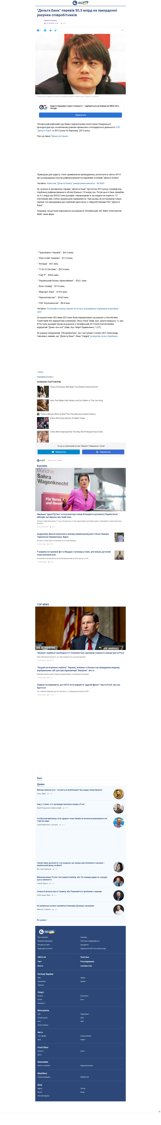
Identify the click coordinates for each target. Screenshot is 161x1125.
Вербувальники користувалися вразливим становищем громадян (63, 674)
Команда (83, 937)
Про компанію (43, 937)
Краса (40, 1092)
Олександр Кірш (43, 895)
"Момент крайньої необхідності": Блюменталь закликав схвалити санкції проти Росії (80, 653)
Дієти (40, 1055)
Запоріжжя (42, 981)
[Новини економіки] (41, 461)
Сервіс (82, 1039)
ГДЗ (39, 1014)
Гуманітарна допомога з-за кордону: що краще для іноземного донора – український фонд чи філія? (71, 864)
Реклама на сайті (44, 945)
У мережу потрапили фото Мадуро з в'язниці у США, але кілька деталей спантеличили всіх (74, 553)
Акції (39, 1039)
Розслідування (87, 961)
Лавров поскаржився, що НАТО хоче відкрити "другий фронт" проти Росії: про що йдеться (78, 686)
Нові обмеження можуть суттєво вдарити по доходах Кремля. (61, 657)
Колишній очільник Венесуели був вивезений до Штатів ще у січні (62, 558)
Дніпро (83, 981)
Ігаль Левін (41, 794)
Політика (84, 957)
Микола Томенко (44, 909)
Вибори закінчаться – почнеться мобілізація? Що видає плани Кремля (69, 790)
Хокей (40, 999)
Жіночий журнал (43, 1096)
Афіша (40, 1088)
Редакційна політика (44, 377)
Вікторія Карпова (44, 869)
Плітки (82, 1088)
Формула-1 (41, 1003)
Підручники (84, 1014)
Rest (39, 778)
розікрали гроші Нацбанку (103, 336)
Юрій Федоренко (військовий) (49, 808)
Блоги (40, 966)
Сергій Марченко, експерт (47, 825)
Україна (40, 372)
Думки (40, 784)
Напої (82, 1051)
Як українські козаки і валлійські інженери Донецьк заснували (65, 906)
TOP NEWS (43, 604)
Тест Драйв (42, 1036)
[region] (80, 155)
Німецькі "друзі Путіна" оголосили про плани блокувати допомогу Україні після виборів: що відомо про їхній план (77, 515)
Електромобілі (85, 1036)
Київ (39, 978)
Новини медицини (44, 1077)
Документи (84, 945)
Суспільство (86, 966)
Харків (82, 978)
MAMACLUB (84, 1077)
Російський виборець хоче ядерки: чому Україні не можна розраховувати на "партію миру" (72, 819)
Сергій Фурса (42, 883)
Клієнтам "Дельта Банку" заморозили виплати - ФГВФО (75, 183)
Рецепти (40, 1051)
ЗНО (39, 1021)
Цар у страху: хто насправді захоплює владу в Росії (60, 804)
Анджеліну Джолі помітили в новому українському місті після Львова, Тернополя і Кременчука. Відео (73, 535)
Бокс (82, 999)
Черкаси (41, 985)
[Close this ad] (159, 1111)
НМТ (82, 1021)
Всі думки (41, 920)
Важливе (42, 465)
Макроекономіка (86, 1065)
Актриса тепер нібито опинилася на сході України (56, 541)
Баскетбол (84, 996)
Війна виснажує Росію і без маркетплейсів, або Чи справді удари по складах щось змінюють (72, 878)
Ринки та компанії (44, 1065)
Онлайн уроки (42, 1018)
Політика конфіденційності (90, 941)
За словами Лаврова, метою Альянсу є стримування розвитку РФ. (63, 691)
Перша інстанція (59, 136)
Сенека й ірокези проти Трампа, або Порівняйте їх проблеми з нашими (69, 891)
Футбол (40, 996)
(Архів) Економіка (50, 20)
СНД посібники (43, 1025)
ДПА (82, 1018)
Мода (82, 1092)
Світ (40, 961)
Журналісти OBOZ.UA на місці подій (93, 948)
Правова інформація (45, 941)
